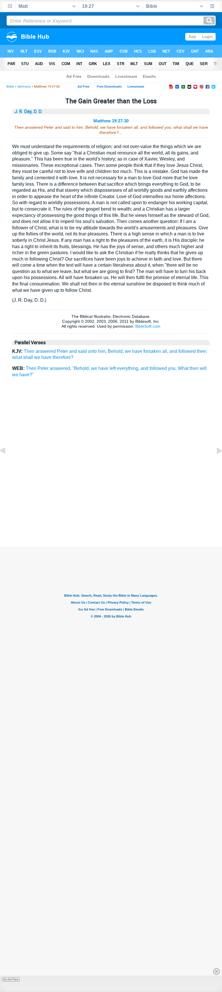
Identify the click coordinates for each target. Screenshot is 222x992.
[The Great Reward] (215, 463)
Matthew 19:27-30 (111, 120)
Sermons (24, 86)
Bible (10, 86)
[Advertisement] (111, 518)
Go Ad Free (10, 979)
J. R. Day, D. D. (28, 111)
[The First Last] (7, 463)
